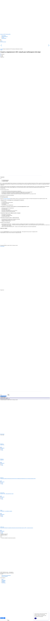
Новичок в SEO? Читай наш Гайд (5, 34)
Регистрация (4, 41)
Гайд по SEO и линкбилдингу (6, 575)
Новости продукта (5, 36)
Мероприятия (4, 38)
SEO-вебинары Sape (5, 180)
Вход (1, 41)
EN (1, 40)
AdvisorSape (4, 582)
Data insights (4, 35)
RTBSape (3, 581)
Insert (8, 620)
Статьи (3, 37)
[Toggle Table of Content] (1, 178)
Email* (9, 395)
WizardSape (3, 580)
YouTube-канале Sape (7, 198)
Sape (2, 579)
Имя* (8, 394)
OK (35, 618)
